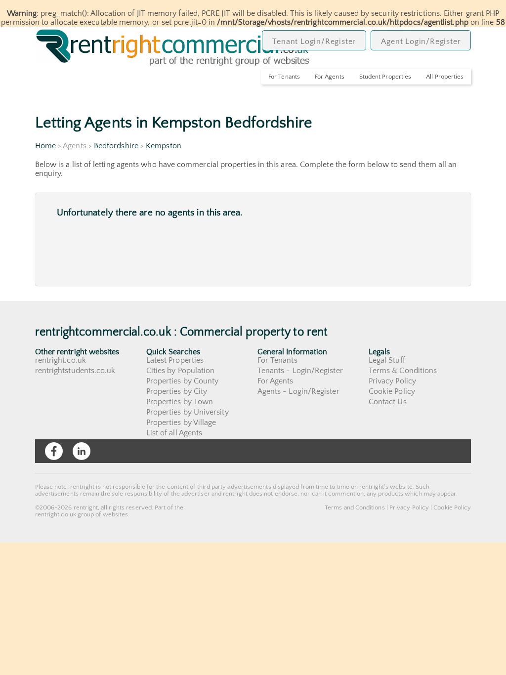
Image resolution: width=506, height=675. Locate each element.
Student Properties (385, 76)
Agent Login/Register (421, 41)
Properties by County (182, 381)
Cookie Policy (392, 391)
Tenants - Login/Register (300, 370)
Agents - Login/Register (298, 391)
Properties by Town (179, 401)
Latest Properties (175, 360)
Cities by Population (180, 370)
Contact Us (388, 401)
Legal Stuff (387, 360)
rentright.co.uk (60, 360)
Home (45, 145)
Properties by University (187, 412)
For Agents (329, 76)
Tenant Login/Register (314, 41)
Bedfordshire (116, 145)
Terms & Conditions (403, 370)
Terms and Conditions (355, 507)
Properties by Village (181, 422)
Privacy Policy (392, 381)
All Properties (445, 76)
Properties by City (176, 391)
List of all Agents (174, 432)
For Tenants (284, 76)
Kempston (163, 145)
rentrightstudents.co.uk (75, 370)
